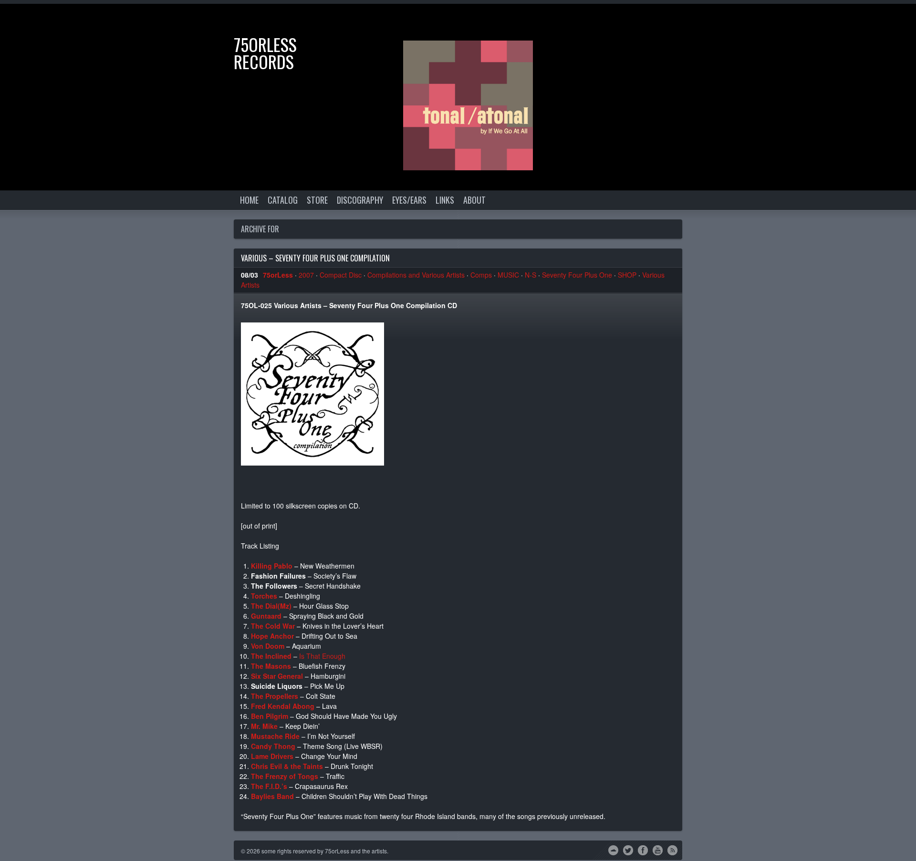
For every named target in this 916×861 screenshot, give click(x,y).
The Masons (271, 666)
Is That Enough (322, 656)
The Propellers (274, 696)
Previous (871, 20)
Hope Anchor (272, 636)
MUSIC (508, 275)
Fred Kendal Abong (282, 706)
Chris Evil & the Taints (287, 766)
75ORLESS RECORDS (265, 52)
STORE (317, 200)
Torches (264, 596)
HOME (249, 200)
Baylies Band (272, 796)
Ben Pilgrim (269, 716)
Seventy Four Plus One (577, 275)
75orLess (278, 275)
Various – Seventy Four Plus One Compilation (315, 258)
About (474, 200)
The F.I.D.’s (269, 786)
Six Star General (277, 676)
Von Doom (267, 646)
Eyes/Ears (409, 200)
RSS (672, 849)
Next (899, 20)
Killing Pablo (271, 566)
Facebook (643, 849)
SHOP (627, 275)
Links (445, 200)
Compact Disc (341, 275)
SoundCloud (613, 849)
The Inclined (271, 656)
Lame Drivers (272, 756)
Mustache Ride (275, 736)
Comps (481, 275)
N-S (530, 275)
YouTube (658, 849)
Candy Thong (273, 746)
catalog (283, 200)
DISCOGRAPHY (360, 200)
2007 (306, 275)
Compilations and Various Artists (416, 275)
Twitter (628, 849)
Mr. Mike (264, 726)
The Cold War (273, 626)
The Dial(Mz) (271, 606)
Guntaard (266, 616)
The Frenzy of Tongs (284, 776)
